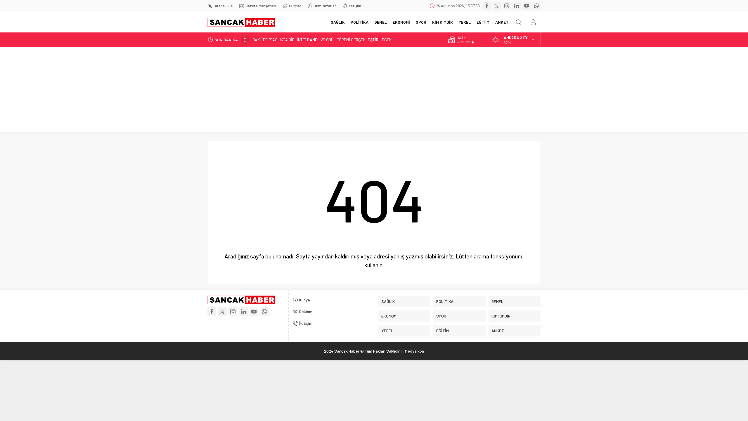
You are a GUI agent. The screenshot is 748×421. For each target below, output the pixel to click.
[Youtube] (526, 6)
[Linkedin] (516, 6)
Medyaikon (414, 350)
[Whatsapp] (536, 6)
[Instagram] (507, 6)
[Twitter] (497, 6)
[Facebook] (487, 6)
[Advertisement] (374, 91)
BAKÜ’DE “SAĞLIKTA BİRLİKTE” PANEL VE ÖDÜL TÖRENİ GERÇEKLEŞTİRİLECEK (322, 39)
